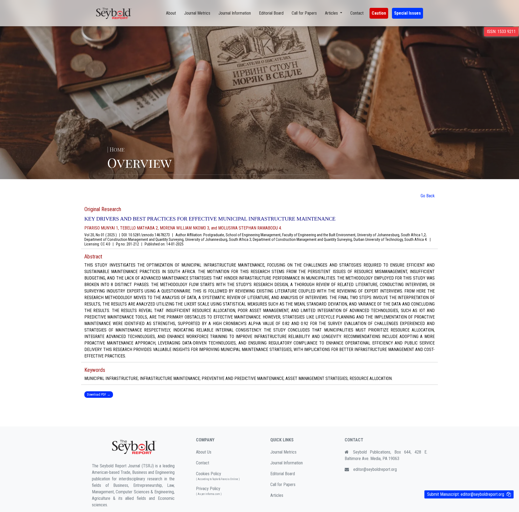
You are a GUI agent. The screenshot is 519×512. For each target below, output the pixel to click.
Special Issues (407, 13)
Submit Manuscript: (465, 494)
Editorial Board (271, 13)
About (171, 13)
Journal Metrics (197, 13)
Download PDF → (98, 394)
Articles (276, 495)
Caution (379, 13)
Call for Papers (304, 13)
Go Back (428, 195)
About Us (203, 452)
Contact (357, 13)
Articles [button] (332, 13)
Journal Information (234, 13)
